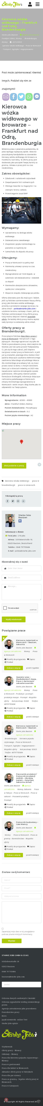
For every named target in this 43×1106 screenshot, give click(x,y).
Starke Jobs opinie (10, 1023)
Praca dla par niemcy (11, 1075)
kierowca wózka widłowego (17, 481)
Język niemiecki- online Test (14, 1020)
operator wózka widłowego (13, 45)
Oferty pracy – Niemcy (11, 1050)
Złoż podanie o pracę (14, 466)
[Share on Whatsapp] (23, 501)
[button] (21, 442)
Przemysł (23, 697)
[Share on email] (18, 501)
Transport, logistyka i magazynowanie (18, 49)
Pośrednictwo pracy (10, 1012)
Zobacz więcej (13, 668)
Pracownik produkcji (20, 796)
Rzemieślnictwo (18, 838)
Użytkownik (7, 1047)
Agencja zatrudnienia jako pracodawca (19, 1009)
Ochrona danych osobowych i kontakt (18, 998)
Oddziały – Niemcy (10, 1054)
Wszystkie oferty (10, 749)
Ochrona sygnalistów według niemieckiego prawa (21, 1003)
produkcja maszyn (11, 697)
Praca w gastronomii (11, 1064)
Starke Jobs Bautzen (25, 516)
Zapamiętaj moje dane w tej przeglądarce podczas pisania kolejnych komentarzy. (18, 932)
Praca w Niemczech (33, 45)
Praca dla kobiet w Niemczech (15, 1068)
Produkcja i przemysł (24, 694)
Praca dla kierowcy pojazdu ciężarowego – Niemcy (20, 1059)
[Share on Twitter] (13, 501)
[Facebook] (20, 520)
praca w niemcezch (26, 485)
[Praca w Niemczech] (12, 4)
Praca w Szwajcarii (10, 1086)
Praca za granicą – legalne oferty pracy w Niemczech (20, 1080)
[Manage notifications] (6, 1100)
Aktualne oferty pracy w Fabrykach (17, 1072)
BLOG (4, 1016)
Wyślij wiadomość (14, 619)
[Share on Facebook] (7, 501)
